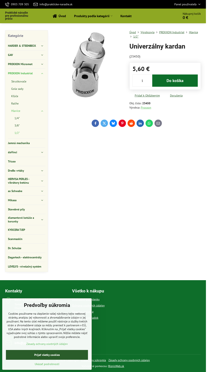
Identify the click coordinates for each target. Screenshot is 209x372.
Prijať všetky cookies (47, 355)
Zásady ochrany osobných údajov (129, 360)
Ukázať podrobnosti (47, 364)
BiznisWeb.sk (116, 366)
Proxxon (146, 107)
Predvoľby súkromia (93, 360)
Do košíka (175, 80)
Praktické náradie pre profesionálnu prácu (16, 15)
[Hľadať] (165, 16)
